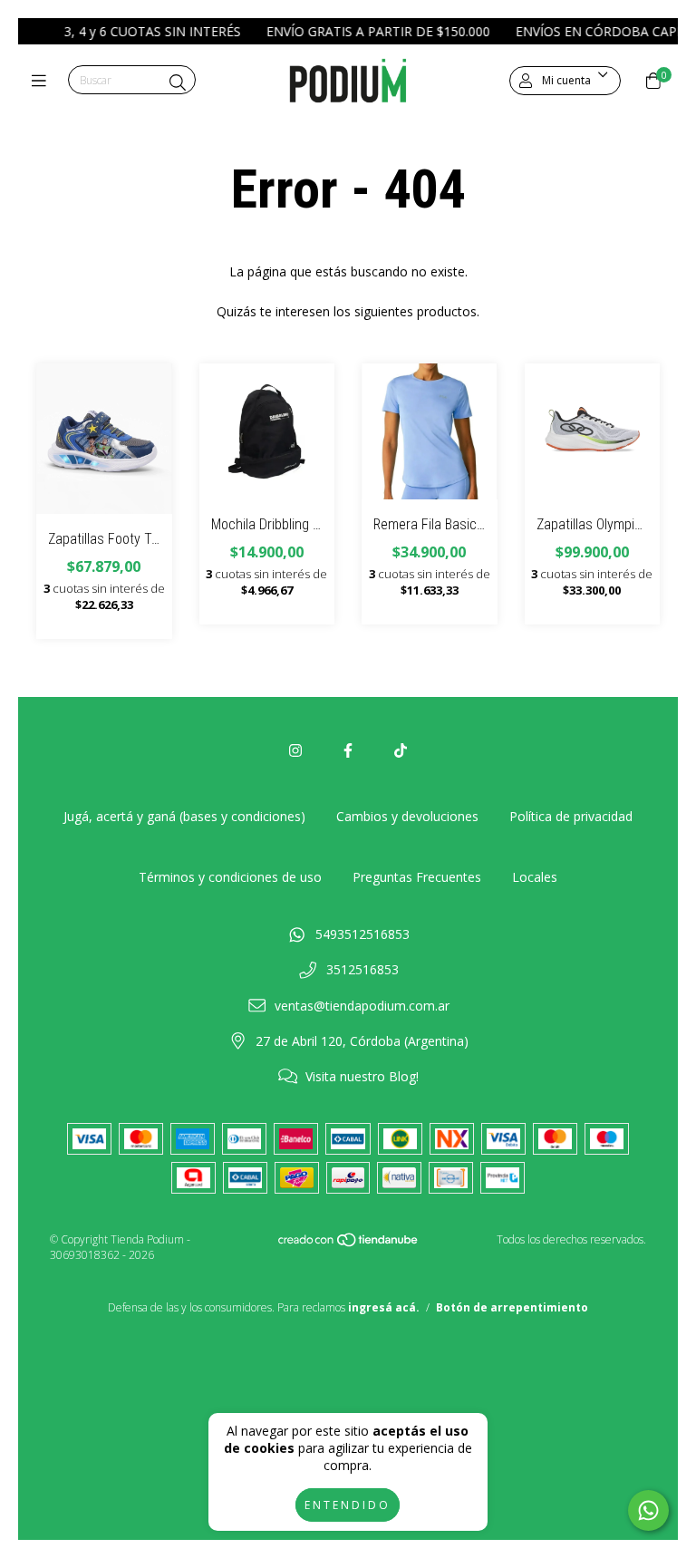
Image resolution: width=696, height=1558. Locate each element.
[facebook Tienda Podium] (348, 750)
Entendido (347, 1505)
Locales (534, 876)
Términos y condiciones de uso (230, 876)
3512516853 (362, 969)
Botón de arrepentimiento (512, 1307)
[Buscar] (177, 82)
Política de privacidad (571, 816)
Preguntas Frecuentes (417, 876)
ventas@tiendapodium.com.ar (362, 1005)
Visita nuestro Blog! (362, 1076)
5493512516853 (362, 934)
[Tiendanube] (348, 1244)
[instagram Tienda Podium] (295, 750)
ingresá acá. (384, 1307)
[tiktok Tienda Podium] (400, 750)
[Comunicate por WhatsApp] (648, 1510)
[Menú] (43, 80)
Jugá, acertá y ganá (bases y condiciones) (184, 816)
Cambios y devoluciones (407, 816)
